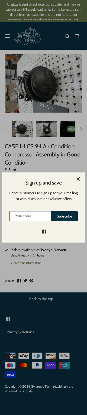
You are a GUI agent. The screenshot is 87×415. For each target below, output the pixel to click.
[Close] (78, 179)
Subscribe (64, 216)
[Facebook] (44, 231)
